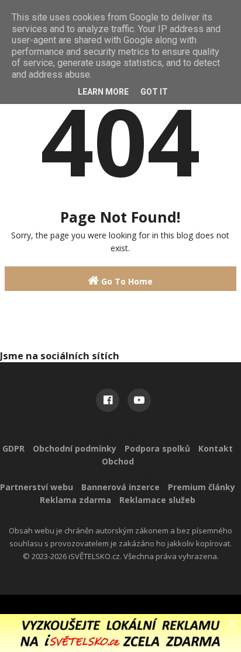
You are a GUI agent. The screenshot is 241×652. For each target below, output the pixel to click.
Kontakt (215, 448)
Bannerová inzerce (120, 487)
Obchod (118, 461)
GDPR (13, 448)
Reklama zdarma (75, 499)
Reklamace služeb (157, 499)
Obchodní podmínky (74, 448)
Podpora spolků (157, 448)
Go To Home (126, 281)
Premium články (201, 487)
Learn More (103, 91)
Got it (154, 91)
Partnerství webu (36, 487)
